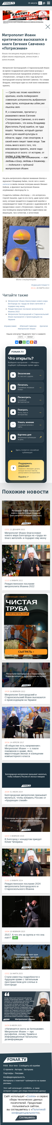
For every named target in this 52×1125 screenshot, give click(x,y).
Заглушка (28, 1069)
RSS (5, 1065)
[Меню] (48, 3)
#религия (44, 326)
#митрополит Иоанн (26, 329)
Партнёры (8, 1073)
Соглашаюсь (27, 1117)
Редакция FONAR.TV (40, 285)
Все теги (13, 1065)
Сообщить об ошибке (29, 1065)
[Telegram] (27, 342)
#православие (10, 326)
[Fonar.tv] (8, 3)
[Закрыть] (48, 27)
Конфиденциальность (14, 1077)
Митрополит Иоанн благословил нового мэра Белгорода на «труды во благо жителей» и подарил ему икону (28, 304)
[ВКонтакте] (16, 342)
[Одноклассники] (31, 342)
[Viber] (35, 342)
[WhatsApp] (24, 342)
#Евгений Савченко (28, 326)
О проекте (8, 1069)
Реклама (19, 1073)
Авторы (18, 1069)
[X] (20, 342)
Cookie (31, 1096)
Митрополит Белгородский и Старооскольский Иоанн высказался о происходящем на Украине (28, 317)
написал (6, 184)
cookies (27, 1088)
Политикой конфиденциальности (28, 1111)
